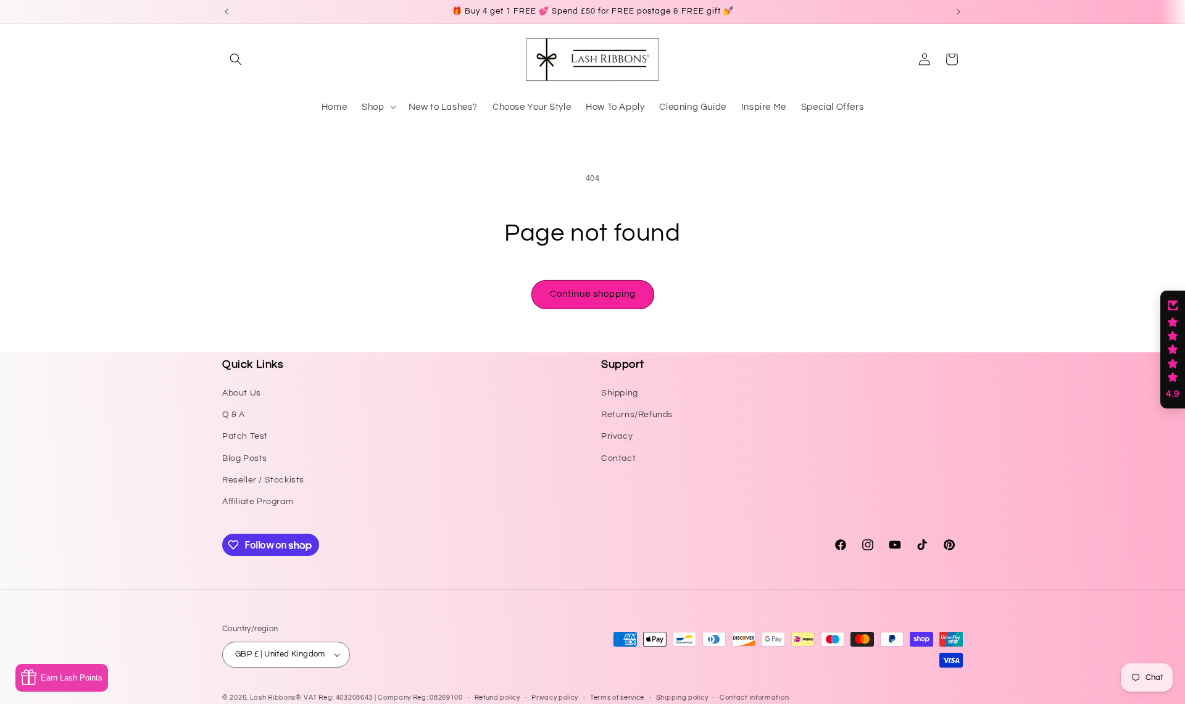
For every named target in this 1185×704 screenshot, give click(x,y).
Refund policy (497, 697)
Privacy (617, 436)
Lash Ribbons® (276, 697)
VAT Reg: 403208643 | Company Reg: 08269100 (383, 697)
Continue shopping (593, 294)
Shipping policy (682, 697)
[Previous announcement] (226, 11)
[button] (235, 59)
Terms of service (617, 697)
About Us (241, 393)
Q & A (233, 414)
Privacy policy (554, 697)
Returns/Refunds (637, 414)
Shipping (619, 393)
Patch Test (245, 436)
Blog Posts (244, 458)
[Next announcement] (958, 11)
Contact (618, 458)
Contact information (754, 697)
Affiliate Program (257, 501)
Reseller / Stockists (263, 480)
